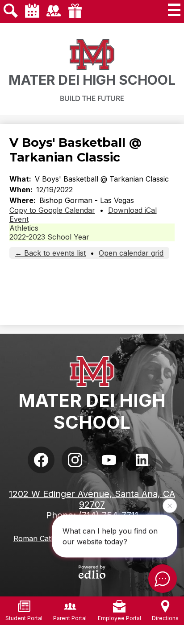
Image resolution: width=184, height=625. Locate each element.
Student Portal (23, 618)
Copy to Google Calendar (52, 210)
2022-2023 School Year (49, 236)
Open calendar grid (131, 252)
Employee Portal (119, 618)
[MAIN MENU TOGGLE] (174, 10)
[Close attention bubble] (170, 505)
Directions (165, 618)
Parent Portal (70, 618)
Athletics (23, 228)
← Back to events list (50, 252)
